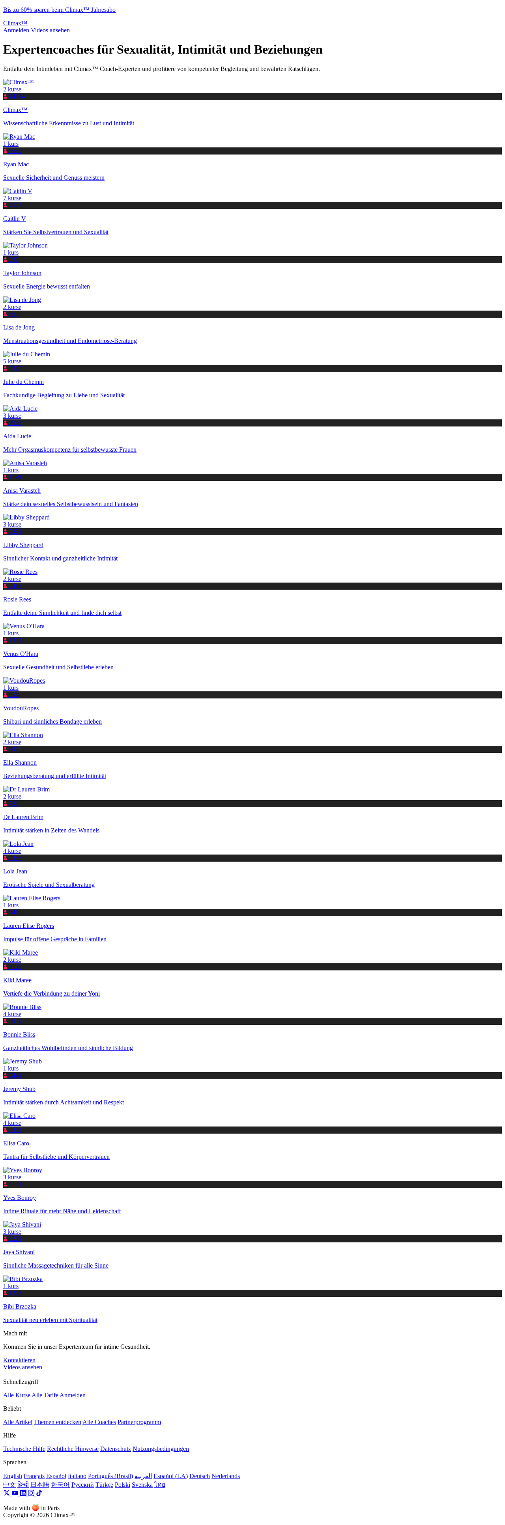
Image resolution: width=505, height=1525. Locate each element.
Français (34, 1476)
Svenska (142, 1484)
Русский (82, 1484)
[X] (7, 1494)
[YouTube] (15, 1494)
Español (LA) (170, 1476)
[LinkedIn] (24, 1494)
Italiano (77, 1476)
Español (56, 1476)
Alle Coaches (99, 1422)
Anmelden (16, 30)
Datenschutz (115, 1448)
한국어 (60, 1484)
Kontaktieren (19, 1360)
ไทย (159, 1484)
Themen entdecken (57, 1422)
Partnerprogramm (139, 1422)
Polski (122, 1484)
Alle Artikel (17, 1422)
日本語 (39, 1484)
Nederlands (225, 1476)
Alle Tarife (45, 1395)
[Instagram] (32, 1494)
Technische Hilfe (24, 1448)
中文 (9, 1484)
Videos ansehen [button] (22, 1367)
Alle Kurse (16, 1395)
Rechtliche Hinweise (73, 1448)
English (12, 1476)
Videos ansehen (50, 30)
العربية (143, 1476)
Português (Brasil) (110, 1476)
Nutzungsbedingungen (161, 1448)
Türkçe (104, 1484)
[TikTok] (39, 1494)
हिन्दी (23, 1484)
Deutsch (199, 1476)
